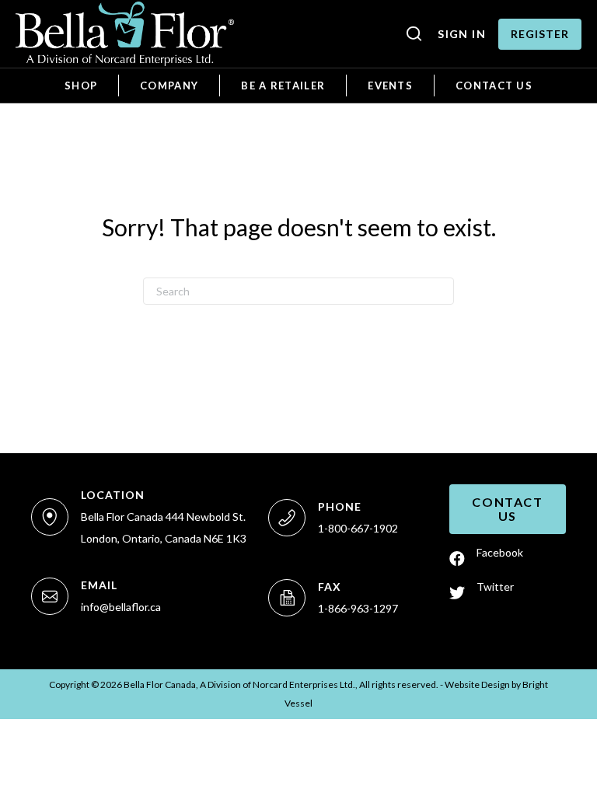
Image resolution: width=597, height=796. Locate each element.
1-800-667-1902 (358, 528)
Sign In (462, 33)
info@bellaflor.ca (121, 606)
